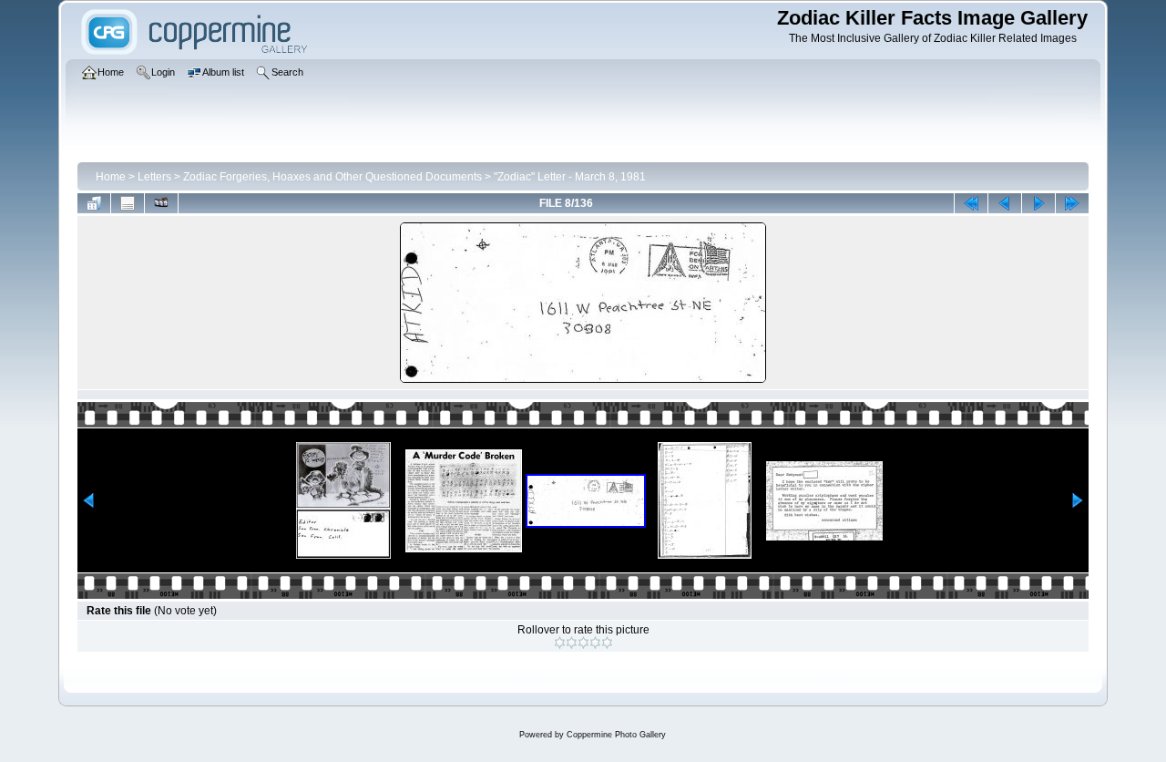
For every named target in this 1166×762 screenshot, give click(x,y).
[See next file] (1038, 203)
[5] (607, 642)
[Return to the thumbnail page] (93, 203)
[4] (595, 642)
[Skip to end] (1072, 203)
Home (111, 176)
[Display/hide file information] (127, 203)
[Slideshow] (161, 203)
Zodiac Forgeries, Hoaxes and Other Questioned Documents (332, 176)
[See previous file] (1004, 203)
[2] (572, 642)
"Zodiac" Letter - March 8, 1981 (570, 176)
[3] (583, 642)
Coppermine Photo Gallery (616, 734)
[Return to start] (971, 203)
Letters (154, 176)
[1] (560, 642)
